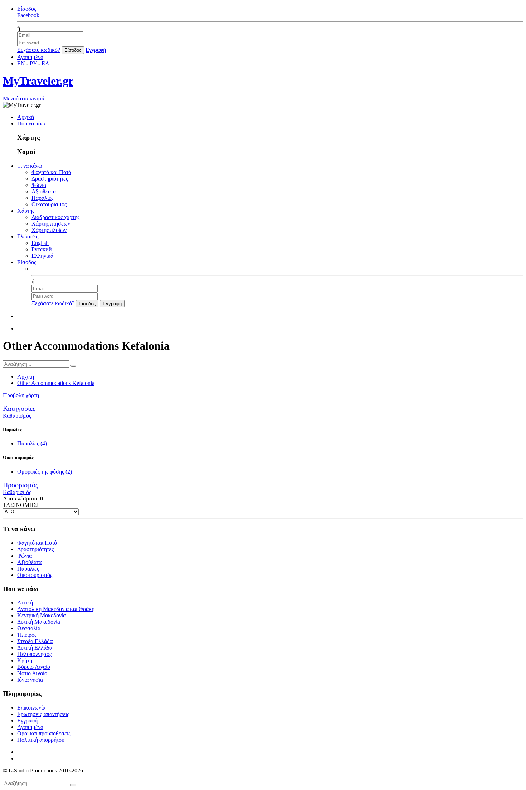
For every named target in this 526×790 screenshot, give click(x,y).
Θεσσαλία (28, 628)
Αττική (25, 602)
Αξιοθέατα (43, 191)
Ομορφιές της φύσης (44, 472)
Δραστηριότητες (49, 179)
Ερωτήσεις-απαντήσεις (43, 714)
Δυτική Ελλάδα (34, 648)
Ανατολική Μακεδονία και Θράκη (55, 609)
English (40, 243)
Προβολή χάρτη (21, 395)
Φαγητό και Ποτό (51, 172)
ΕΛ (45, 63)
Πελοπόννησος (34, 654)
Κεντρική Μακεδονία (41, 615)
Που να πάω (31, 123)
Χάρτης (25, 211)
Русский (41, 249)
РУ (33, 63)
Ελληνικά (42, 256)
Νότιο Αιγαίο (32, 673)
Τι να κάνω (29, 166)
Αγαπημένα (30, 57)
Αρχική (25, 117)
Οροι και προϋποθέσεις (43, 733)
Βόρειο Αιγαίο (33, 667)
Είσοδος (26, 9)
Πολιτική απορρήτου (40, 740)
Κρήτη (24, 660)
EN (21, 63)
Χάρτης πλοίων (49, 230)
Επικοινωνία (31, 708)
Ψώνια (38, 185)
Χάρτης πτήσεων (50, 224)
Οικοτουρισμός (49, 204)
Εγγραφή (96, 50)
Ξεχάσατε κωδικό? (38, 50)
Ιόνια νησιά (30, 680)
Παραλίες (42, 198)
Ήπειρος (26, 635)
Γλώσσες (27, 236)
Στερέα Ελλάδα (35, 641)
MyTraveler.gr (38, 80)
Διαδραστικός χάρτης (55, 217)
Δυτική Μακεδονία (38, 622)
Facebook (28, 15)
